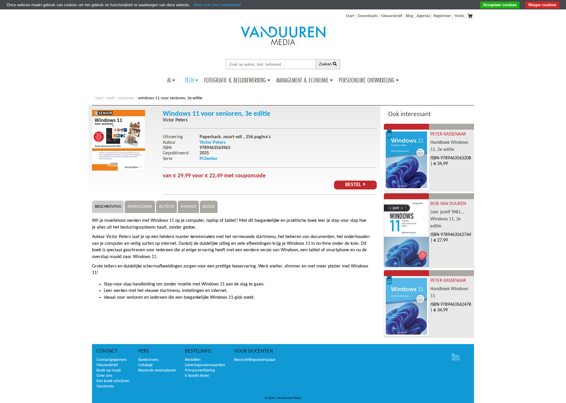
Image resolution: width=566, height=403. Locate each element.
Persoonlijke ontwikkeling (366, 80)
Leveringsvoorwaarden (205, 365)
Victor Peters (175, 120)
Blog (409, 16)
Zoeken (326, 64)
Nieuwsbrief (391, 16)
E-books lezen (197, 376)
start (99, 98)
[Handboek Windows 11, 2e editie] (406, 188)
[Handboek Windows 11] (406, 335)
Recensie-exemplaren (157, 370)
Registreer (442, 16)
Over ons (104, 376)
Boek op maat (108, 370)
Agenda (423, 16)
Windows (126, 98)
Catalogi (145, 365)
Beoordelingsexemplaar (255, 360)
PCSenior (209, 158)
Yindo (459, 16)
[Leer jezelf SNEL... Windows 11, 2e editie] (406, 265)
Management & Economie (302, 80)
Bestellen (193, 360)
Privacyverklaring (200, 370)
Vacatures (105, 386)
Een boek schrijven (112, 381)
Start (350, 16)
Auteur (166, 206)
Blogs (209, 206)
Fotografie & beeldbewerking (235, 80)
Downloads (368, 16)
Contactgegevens (111, 360)
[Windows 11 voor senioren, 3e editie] (118, 169)
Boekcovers (148, 360)
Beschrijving (108, 206)
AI (169, 80)
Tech (189, 80)
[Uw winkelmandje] (470, 16)
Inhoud (188, 206)
